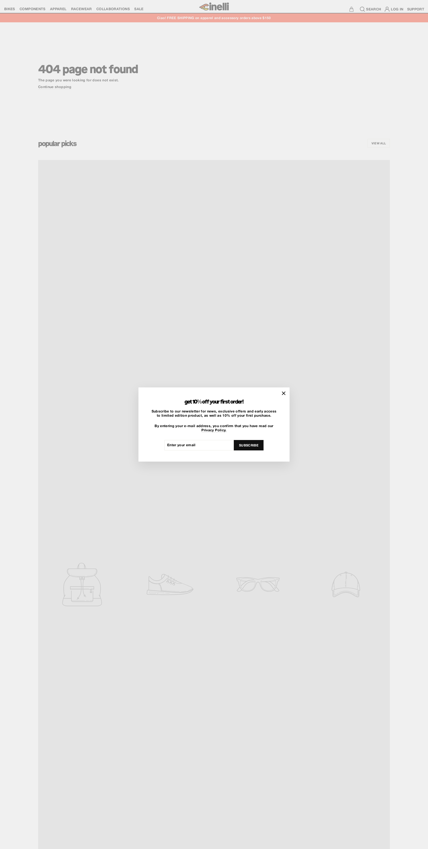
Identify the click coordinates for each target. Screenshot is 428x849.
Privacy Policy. (213, 430)
